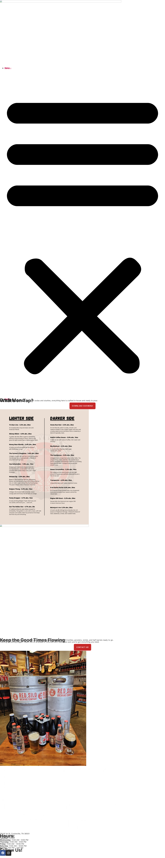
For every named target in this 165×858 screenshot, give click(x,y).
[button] (82, 234)
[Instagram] (8, 853)
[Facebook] (3, 853)
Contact (7, 68)
